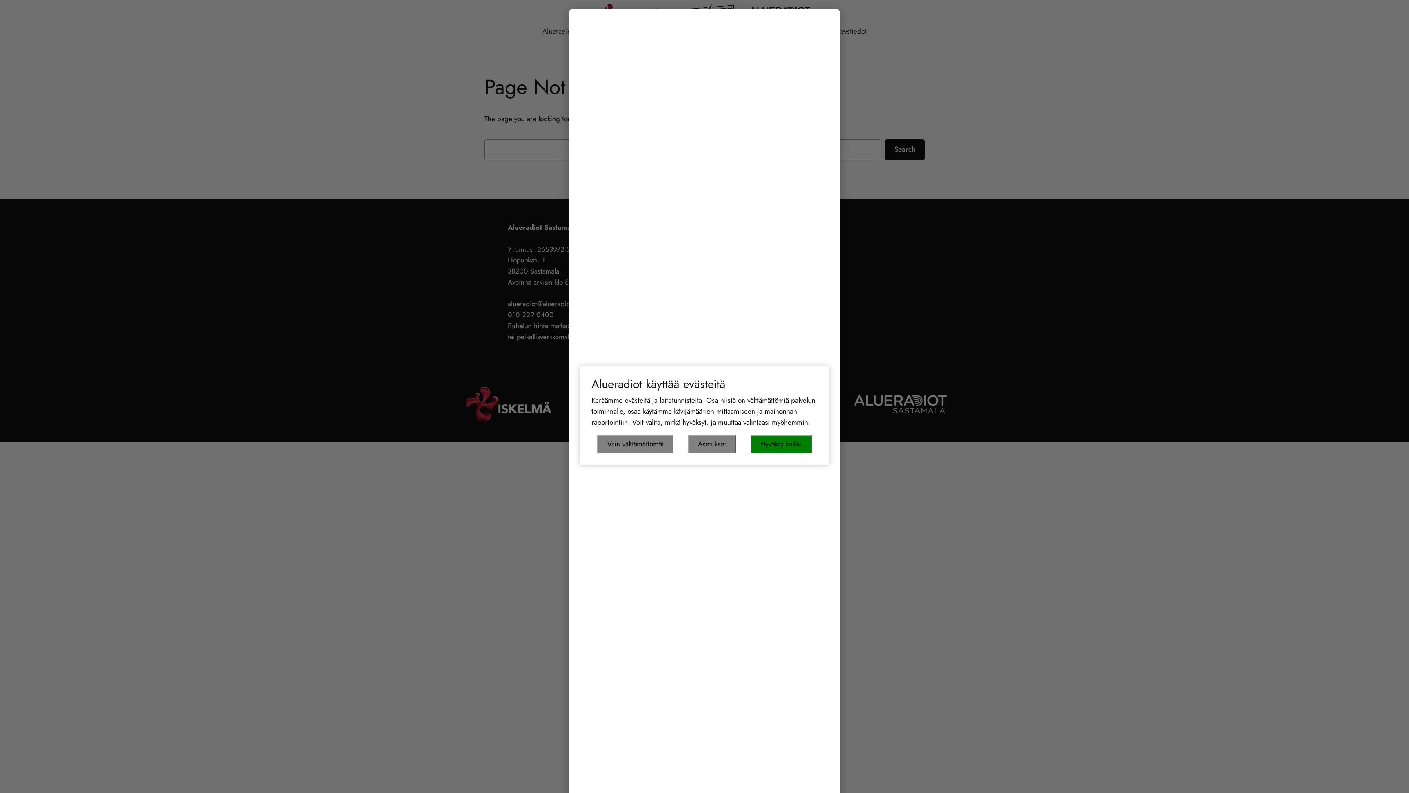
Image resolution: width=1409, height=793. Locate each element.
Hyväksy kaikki (781, 444)
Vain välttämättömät (635, 444)
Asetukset (712, 444)
